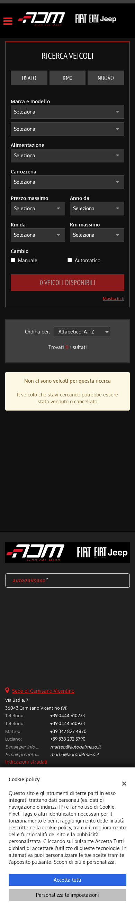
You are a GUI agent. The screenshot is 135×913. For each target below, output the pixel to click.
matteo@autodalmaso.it (75, 747)
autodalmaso (28, 580)
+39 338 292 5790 (68, 739)
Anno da (79, 198)
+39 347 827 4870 (68, 731)
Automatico (87, 260)
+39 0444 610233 (67, 715)
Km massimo (85, 224)
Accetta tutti (67, 880)
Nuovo (106, 78)
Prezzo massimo (29, 198)
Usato (29, 78)
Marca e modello (30, 101)
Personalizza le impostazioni (67, 895)
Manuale (28, 260)
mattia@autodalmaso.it (74, 754)
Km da (18, 224)
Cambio (19, 251)
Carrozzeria (23, 171)
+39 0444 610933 (67, 723)
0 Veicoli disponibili (68, 282)
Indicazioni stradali (26, 762)
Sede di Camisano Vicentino (43, 691)
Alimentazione (27, 145)
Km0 (67, 78)
